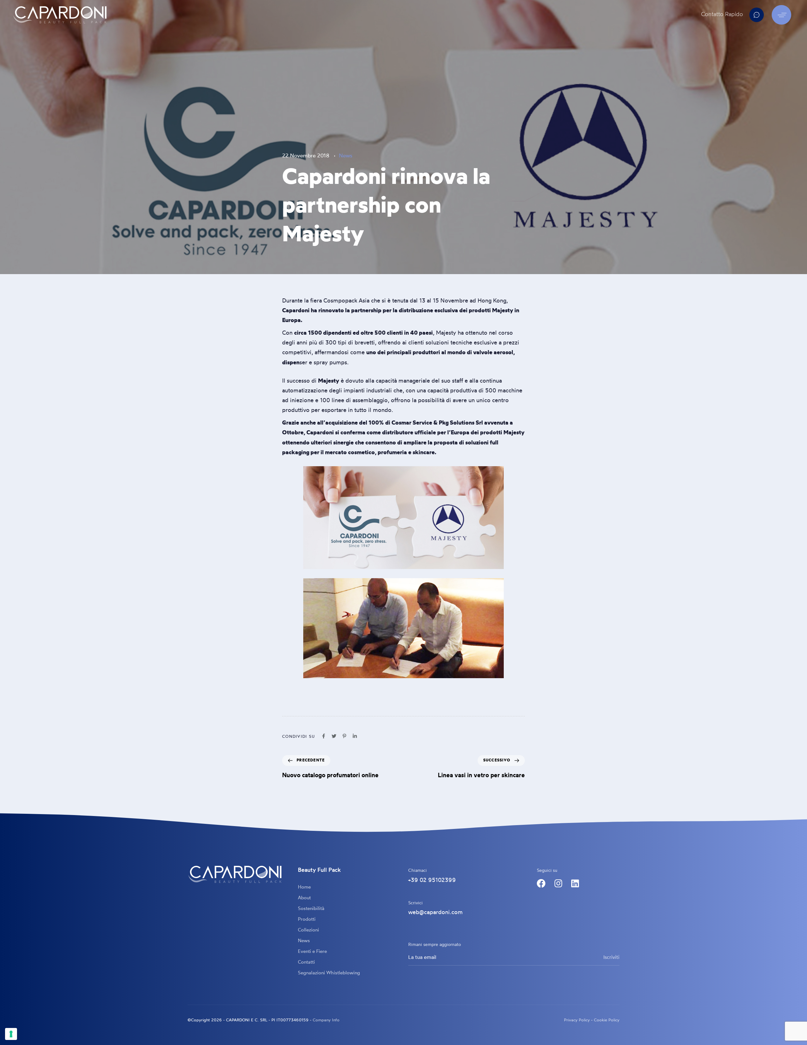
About (304, 898)
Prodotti (307, 919)
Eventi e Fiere (312, 951)
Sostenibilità (311, 909)
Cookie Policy (606, 1020)
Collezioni (308, 930)
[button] (783, 15)
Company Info (326, 1020)
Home (304, 887)
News (345, 156)
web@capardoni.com (435, 913)
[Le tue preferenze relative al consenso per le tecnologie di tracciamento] (11, 1034)
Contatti (306, 962)
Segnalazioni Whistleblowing (329, 973)
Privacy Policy (577, 1020)
